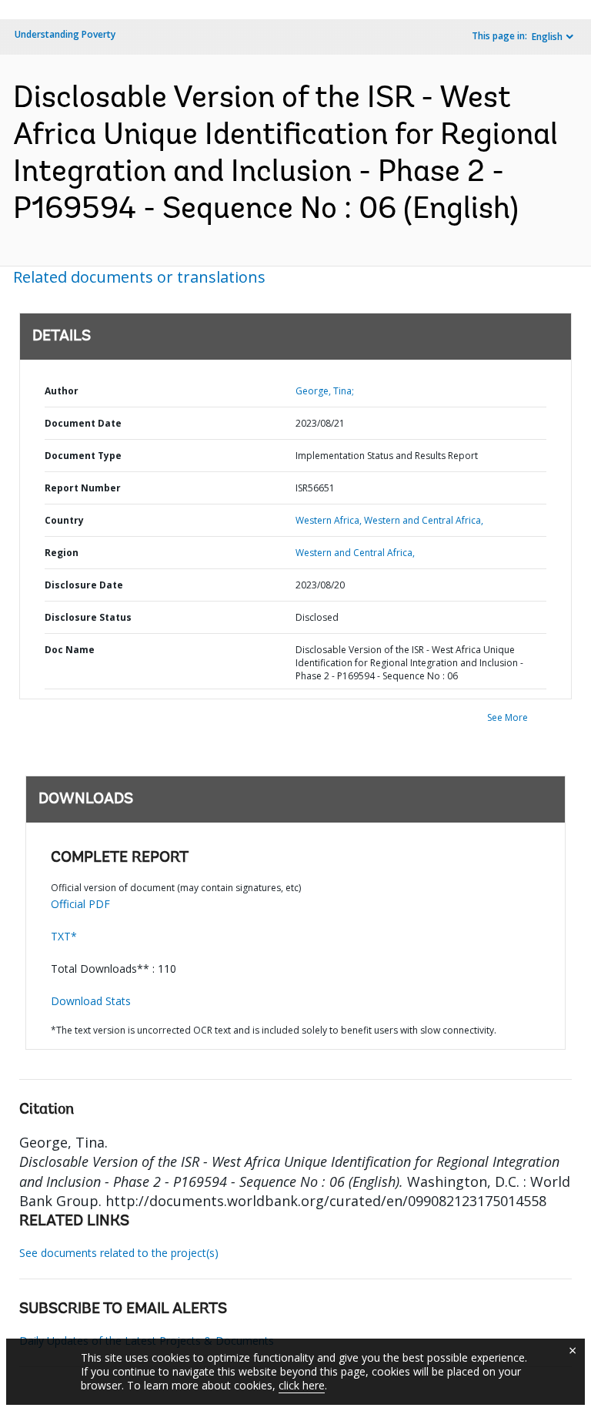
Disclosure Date (84, 585)
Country (64, 520)
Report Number (83, 487)
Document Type (83, 455)
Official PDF (80, 904)
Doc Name (70, 649)
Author (61, 390)
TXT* (64, 936)
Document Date (83, 423)
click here (302, 1385)
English (547, 36)
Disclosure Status (88, 617)
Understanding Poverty (65, 34)
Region (61, 552)
